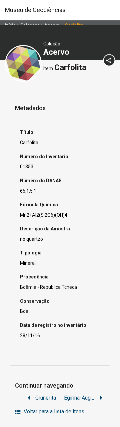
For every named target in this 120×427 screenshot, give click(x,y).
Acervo (57, 52)
